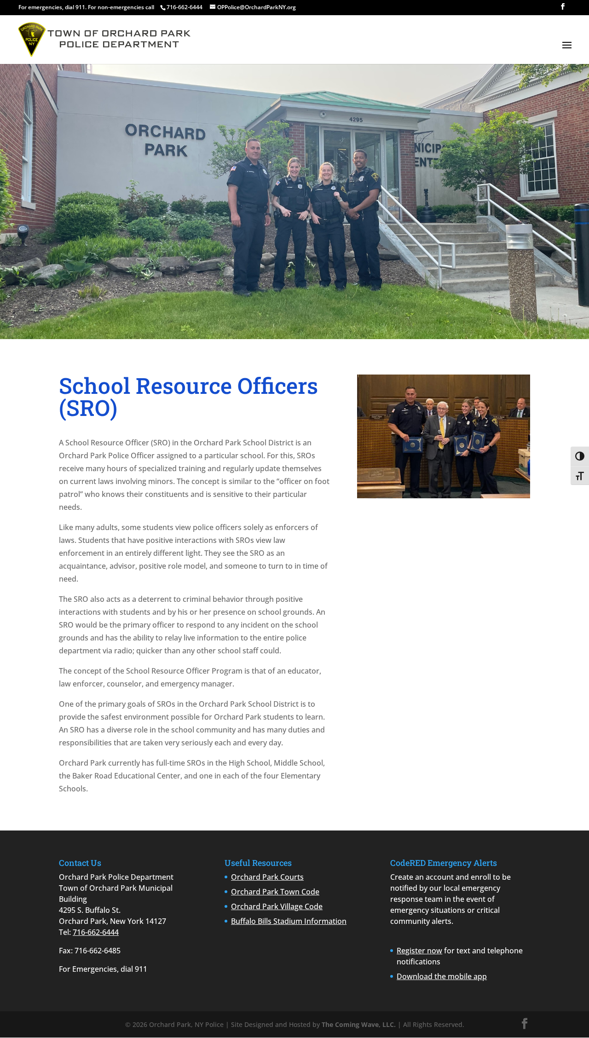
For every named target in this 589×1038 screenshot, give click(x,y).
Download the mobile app (442, 976)
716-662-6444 (96, 932)
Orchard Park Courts (267, 877)
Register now (419, 951)
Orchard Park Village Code (277, 906)
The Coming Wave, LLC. (359, 1024)
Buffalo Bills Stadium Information (288, 921)
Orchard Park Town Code (275, 892)
